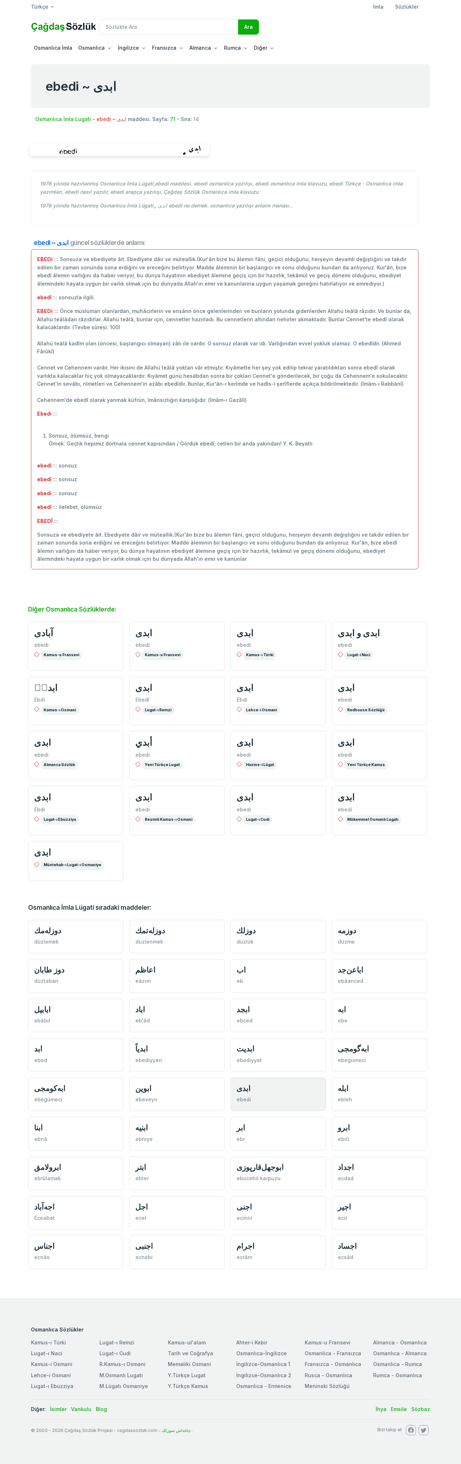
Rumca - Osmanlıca (397, 1375)
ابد (38, 1048)
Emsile (399, 1409)
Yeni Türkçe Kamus (366, 764)
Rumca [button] (232, 48)
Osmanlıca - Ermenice (263, 1386)
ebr (241, 1139)
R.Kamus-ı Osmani (122, 1364)
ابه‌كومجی (50, 1088)
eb (240, 981)
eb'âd (142, 1020)
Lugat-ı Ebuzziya (60, 819)
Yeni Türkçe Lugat (162, 764)
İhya (381, 1409)
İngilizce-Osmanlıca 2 (263, 1375)
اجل (141, 1206)
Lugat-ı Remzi (158, 710)
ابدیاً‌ (141, 1048)
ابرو (344, 1127)
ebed (40, 1060)
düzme (346, 942)
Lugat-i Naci (358, 655)
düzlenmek (149, 942)
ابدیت (246, 1048)
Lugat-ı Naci (46, 1353)
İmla (378, 7)
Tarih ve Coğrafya (190, 1353)
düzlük (245, 942)
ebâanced (350, 981)
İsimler (58, 1409)
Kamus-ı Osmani (60, 710)
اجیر (344, 1206)
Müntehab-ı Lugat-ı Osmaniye (72, 865)
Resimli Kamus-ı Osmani (168, 819)
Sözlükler (407, 7)
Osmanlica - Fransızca (333, 1353)
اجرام (246, 1245)
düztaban (46, 981)
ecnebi (144, 1257)
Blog (101, 1409)
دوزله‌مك (47, 930)
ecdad (346, 1178)
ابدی (245, 632)
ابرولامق (47, 1167)
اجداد (346, 1167)
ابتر (140, 1167)
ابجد (243, 1009)
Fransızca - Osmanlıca (333, 1364)
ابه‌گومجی (353, 1048)
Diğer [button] (260, 48)
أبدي (143, 742)
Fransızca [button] (164, 48)
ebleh (345, 1099)
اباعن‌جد (350, 969)
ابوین (143, 1088)
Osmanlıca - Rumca (397, 1364)
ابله (343, 1088)
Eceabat (44, 1218)
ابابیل (42, 1009)
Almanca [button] (200, 48)
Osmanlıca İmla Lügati (63, 119)
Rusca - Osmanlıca (328, 1375)
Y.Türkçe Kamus (188, 1386)
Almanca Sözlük (59, 764)
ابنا (38, 1127)
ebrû (343, 1139)
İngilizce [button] (128, 48)
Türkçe (39, 7)
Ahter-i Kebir (251, 1342)
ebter (142, 1178)
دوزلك (246, 930)
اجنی (244, 1206)
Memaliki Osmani (189, 1364)
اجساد (347, 1245)
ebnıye (144, 1139)
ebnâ (40, 1139)
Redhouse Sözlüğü (366, 710)
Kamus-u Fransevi (61, 655)
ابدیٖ (46, 687)
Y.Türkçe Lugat (187, 1375)
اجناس (44, 1245)
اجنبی (144, 1245)
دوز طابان (49, 969)
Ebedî (142, 700)
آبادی (43, 632)
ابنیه (141, 1127)
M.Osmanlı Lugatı (121, 1375)
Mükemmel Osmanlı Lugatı (372, 819)
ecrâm (244, 1257)
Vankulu (81, 1409)
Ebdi (39, 700)
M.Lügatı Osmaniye (123, 1386)
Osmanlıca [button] (91, 48)
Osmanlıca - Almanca (400, 1353)
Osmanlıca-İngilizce (261, 1353)
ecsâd (345, 1257)
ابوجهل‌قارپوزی (260, 1167)
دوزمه (347, 930)
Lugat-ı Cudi (257, 819)
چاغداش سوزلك (176, 1430)
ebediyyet (249, 1060)
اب (241, 969)
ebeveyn (146, 1099)
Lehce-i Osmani (261, 710)
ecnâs (42, 1257)
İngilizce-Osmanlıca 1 (263, 1364)
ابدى (143, 632)
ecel (140, 1218)
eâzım (143, 981)
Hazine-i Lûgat (260, 764)
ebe (343, 1020)
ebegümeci (352, 1060)
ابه (342, 1009)
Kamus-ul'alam (187, 1342)
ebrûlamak (47, 1178)
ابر (241, 1127)
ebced (244, 1020)
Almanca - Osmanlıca (400, 1342)
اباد (140, 1009)
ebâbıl (42, 1020)
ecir (342, 1218)
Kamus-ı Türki (259, 655)
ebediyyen (148, 1060)
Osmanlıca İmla (53, 48)
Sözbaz (420, 1409)
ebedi (41, 645)
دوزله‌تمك (150, 930)
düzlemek (46, 942)
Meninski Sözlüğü (327, 1386)
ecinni (244, 1218)
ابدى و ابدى (359, 632)
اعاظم (145, 969)
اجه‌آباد (44, 1206)
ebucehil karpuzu (259, 1178)
